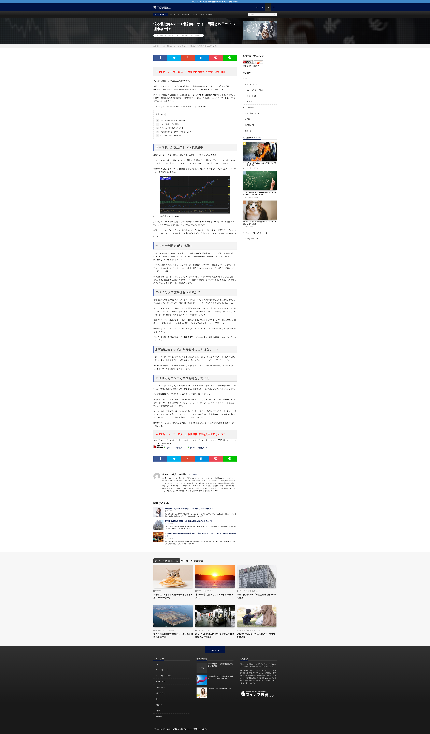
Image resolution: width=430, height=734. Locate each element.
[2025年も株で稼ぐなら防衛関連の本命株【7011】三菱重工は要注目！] (202, 680)
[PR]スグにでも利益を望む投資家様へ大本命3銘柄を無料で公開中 (215, 2)
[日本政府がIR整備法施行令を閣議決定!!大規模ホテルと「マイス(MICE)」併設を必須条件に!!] (158, 537)
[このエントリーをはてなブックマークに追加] (202, 58)
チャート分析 (252, 96)
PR (246, 78)
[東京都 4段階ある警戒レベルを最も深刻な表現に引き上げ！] (158, 525)
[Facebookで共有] (160, 58)
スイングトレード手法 (255, 90)
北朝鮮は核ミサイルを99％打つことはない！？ (175, 132)
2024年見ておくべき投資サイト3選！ (220, 688)
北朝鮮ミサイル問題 (195, 35)
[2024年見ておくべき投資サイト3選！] (202, 692)
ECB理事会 (185, 35)
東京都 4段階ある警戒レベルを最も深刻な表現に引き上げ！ (189, 521)
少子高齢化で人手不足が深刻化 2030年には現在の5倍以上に (189, 508)
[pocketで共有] (216, 58)
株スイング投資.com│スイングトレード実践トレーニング (186, 729)
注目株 (249, 102)
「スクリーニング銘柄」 (204, 486)
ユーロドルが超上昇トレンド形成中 (171, 120)
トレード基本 (249, 107)
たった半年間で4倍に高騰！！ (169, 124)
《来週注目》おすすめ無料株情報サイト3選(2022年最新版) (172, 596)
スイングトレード (251, 84)
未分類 (247, 119)
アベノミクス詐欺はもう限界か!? (170, 128)
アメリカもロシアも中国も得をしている (172, 136)
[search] (275, 14)
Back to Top (215, 650)
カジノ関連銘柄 (169, 630)
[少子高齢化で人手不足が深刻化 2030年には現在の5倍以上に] (158, 512)
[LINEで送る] (230, 58)
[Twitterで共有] (174, 58)
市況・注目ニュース (172, 35)
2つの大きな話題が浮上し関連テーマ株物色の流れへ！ (256, 635)
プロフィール (192, 474)
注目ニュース (210, 630)
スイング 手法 (174, 14)
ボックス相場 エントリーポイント (205, 14)
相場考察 (248, 131)
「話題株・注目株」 (218, 486)
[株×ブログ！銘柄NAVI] (197, 448)
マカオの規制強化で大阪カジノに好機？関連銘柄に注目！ (173, 635)
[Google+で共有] (188, 58)
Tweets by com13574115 (251, 239)
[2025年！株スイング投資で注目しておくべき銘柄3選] (202, 668)
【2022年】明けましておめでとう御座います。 (214, 596)
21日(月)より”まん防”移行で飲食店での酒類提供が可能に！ (214, 635)
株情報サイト (186, 14)
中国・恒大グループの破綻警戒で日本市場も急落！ (256, 596)
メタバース (209, 591)
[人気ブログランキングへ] (158, 448)
